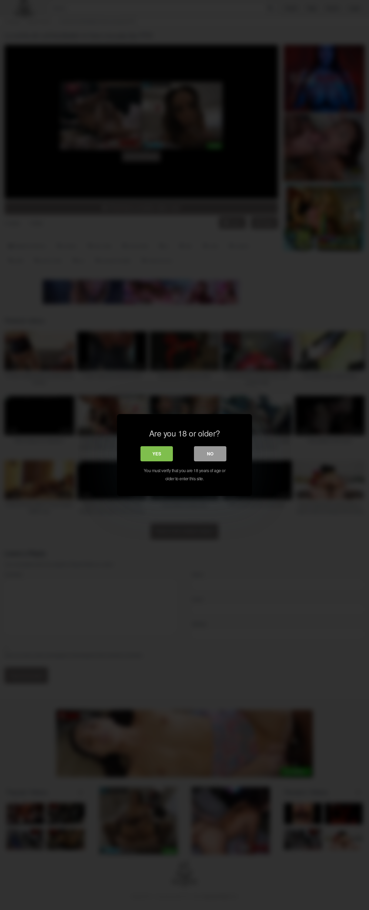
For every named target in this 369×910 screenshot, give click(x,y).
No (210, 454)
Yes (156, 454)
